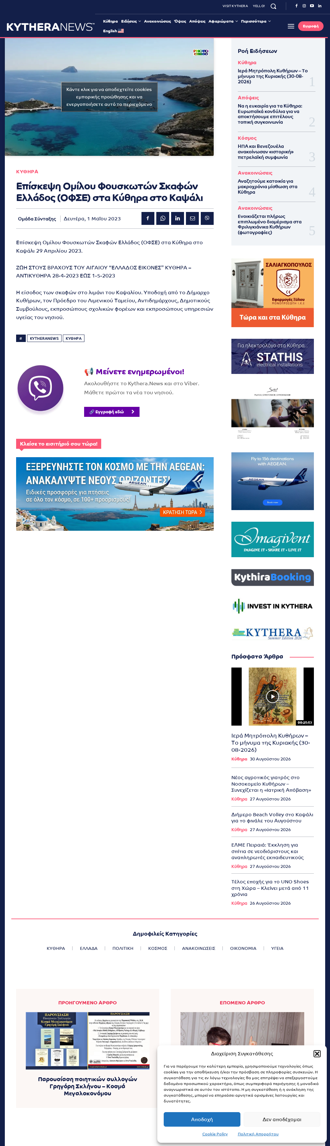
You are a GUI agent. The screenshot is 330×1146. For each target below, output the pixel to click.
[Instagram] (304, 6)
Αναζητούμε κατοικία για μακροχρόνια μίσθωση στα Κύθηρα (267, 186)
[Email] (192, 218)
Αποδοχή (202, 1119)
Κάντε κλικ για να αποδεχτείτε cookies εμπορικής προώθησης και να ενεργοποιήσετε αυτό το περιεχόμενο (109, 97)
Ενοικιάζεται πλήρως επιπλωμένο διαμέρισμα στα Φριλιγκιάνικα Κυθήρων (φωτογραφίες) (270, 224)
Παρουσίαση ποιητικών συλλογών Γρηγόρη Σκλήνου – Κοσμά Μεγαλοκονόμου (87, 1086)
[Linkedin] (320, 6)
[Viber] (207, 218)
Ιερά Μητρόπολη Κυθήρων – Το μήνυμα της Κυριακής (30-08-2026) (273, 76)
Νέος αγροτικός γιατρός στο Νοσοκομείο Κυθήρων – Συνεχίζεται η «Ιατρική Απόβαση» (271, 784)
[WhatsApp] (162, 218)
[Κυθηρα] (50, 27)
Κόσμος (247, 138)
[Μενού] (291, 26)
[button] (317, 1053)
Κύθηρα (247, 62)
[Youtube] (312, 6)
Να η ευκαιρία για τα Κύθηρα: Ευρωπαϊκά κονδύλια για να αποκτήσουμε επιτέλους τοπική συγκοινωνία (270, 114)
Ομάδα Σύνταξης (37, 218)
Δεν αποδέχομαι (282, 1119)
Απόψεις (248, 97)
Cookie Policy (215, 1134)
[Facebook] (296, 6)
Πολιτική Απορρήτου (258, 1134)
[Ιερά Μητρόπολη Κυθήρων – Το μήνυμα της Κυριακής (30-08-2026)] (272, 696)
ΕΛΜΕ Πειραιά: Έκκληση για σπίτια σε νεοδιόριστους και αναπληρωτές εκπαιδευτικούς (267, 851)
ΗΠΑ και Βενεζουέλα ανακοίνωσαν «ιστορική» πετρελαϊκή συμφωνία (266, 152)
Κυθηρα (27, 171)
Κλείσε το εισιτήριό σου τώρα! (58, 444)
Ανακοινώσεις (255, 172)
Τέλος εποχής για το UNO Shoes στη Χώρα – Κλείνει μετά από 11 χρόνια (270, 888)
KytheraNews (44, 338)
